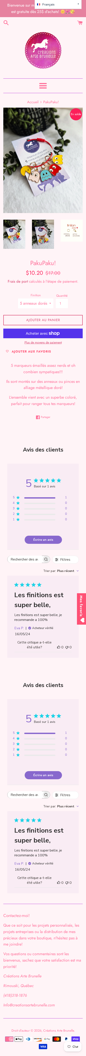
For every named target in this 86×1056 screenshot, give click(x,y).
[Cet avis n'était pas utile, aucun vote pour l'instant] (66, 647)
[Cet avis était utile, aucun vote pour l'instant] (58, 647)
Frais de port (18, 281)
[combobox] (61, 571)
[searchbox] (24, 559)
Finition (36, 295)
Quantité (61, 295)
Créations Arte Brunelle (58, 1030)
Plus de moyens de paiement (43, 342)
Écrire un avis (43, 540)
